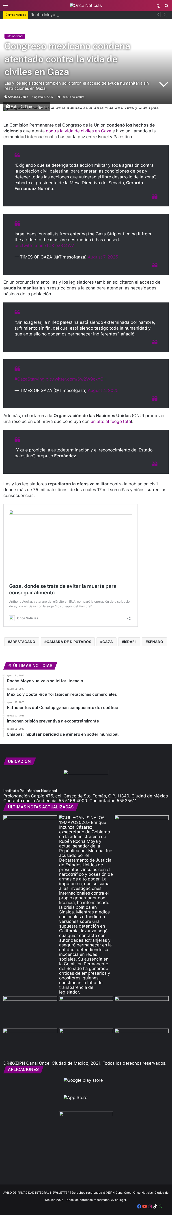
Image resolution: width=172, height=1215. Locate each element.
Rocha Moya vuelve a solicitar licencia (69, 14)
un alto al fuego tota (111, 421)
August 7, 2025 (103, 257)
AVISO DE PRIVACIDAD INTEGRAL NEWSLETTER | (37, 1192)
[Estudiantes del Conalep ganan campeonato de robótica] (86, 1011)
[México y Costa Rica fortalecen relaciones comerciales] (30, 1011)
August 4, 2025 (103, 390)
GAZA (107, 641)
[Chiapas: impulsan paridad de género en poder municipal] (142, 1044)
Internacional (15, 36)
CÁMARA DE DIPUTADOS (69, 641)
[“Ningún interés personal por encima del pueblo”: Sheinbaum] (30, 830)
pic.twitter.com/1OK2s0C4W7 (44, 245)
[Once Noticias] (86, 5)
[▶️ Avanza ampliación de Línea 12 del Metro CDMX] (142, 1011)
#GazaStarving (30, 379)
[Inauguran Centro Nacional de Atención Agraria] (30, 1044)
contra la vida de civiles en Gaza (78, 131)
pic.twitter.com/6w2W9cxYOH (76, 379)
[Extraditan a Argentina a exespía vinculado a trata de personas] (86, 1044)
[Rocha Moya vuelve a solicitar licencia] (86, 904)
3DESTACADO (22, 641)
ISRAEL (130, 641)
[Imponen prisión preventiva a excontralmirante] (142, 830)
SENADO (155, 641)
